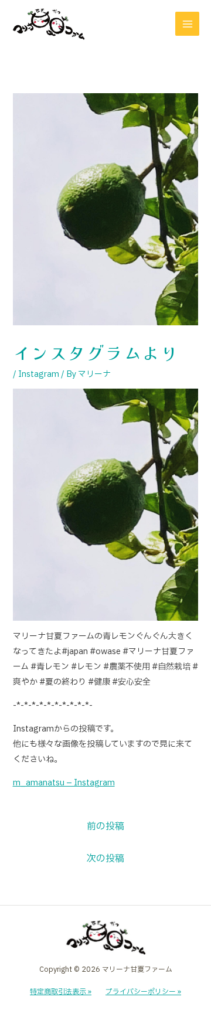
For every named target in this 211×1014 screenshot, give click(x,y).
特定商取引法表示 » (60, 991)
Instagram (38, 374)
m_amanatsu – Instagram (64, 783)
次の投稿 (105, 859)
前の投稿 (105, 826)
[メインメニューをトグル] (187, 24)
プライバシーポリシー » (143, 991)
